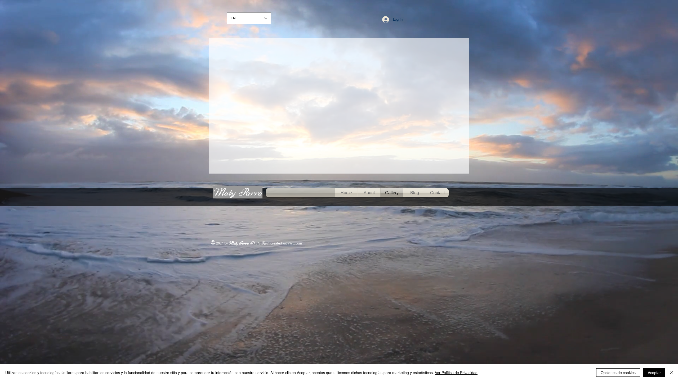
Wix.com (295, 243)
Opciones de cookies (618, 372)
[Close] (671, 372)
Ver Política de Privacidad (456, 372)
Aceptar (654, 372)
